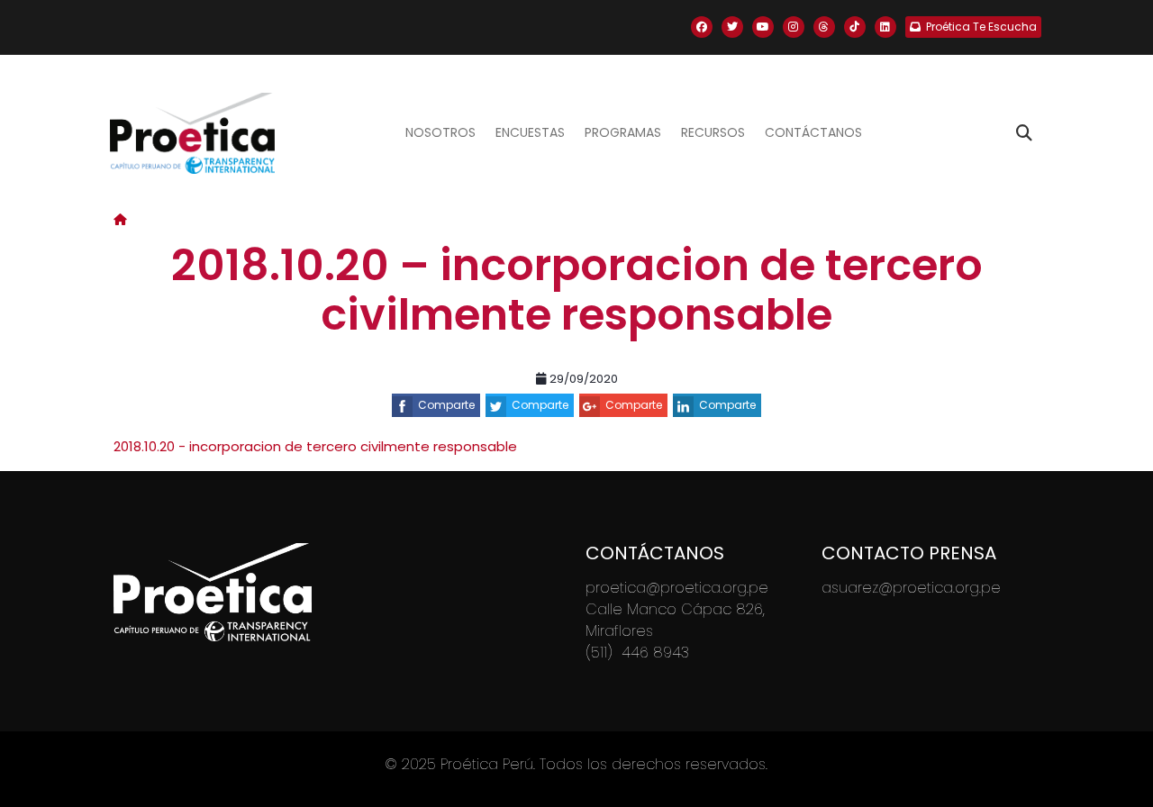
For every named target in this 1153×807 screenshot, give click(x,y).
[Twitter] (732, 27)
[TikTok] (855, 27)
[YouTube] (763, 27)
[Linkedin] (885, 27)
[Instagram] (793, 27)
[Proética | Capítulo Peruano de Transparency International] (192, 133)
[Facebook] (702, 27)
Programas (623, 132)
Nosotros (440, 132)
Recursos (713, 132)
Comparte (446, 405)
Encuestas (530, 132)
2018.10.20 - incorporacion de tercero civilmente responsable (315, 446)
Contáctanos (813, 132)
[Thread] (824, 27)
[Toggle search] (1024, 133)
